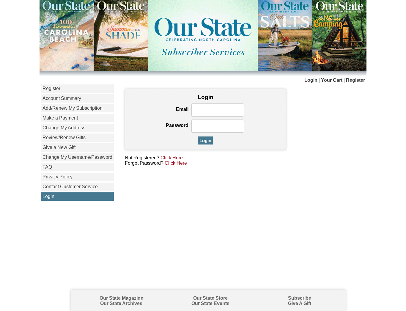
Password (177, 125)
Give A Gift (299, 303)
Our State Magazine (121, 298)
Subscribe (299, 298)
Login (310, 80)
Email (182, 109)
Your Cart (331, 80)
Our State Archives (121, 303)
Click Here (171, 157)
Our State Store (210, 298)
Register (355, 80)
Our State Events (210, 303)
